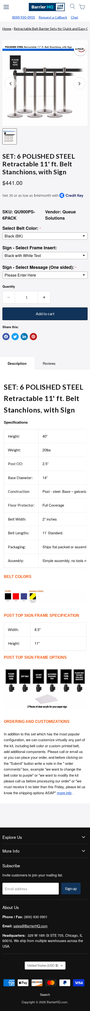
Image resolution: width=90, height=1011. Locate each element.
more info (64, 792)
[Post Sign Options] (45, 711)
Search (45, 994)
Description (17, 363)
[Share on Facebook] (6, 336)
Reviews (49, 363)
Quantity (8, 286)
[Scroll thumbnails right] (79, 83)
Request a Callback (53, 17)
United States (42, 965)
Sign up (71, 888)
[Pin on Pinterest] (33, 336)
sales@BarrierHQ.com (30, 925)
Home (6, 29)
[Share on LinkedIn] (24, 336)
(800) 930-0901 (23, 17)
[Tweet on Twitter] (15, 336)
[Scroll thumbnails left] (10, 83)
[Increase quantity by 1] (44, 297)
